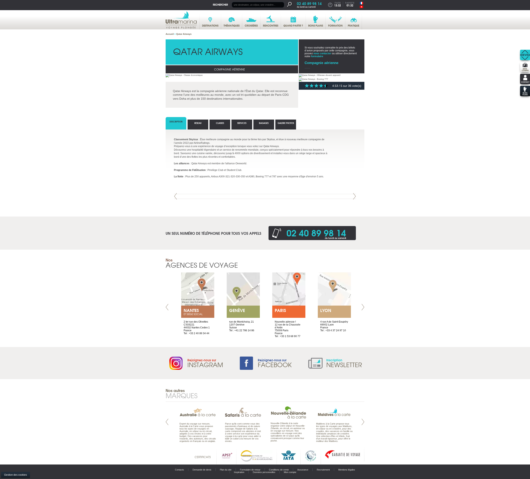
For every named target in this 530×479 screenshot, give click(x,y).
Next (354, 196)
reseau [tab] (197, 123)
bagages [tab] (264, 123)
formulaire (317, 56)
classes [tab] (220, 123)
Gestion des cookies (15, 474)
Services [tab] (241, 123)
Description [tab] (176, 121)
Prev (175, 196)
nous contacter (322, 53)
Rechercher (220, 4)
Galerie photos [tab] (286, 123)
